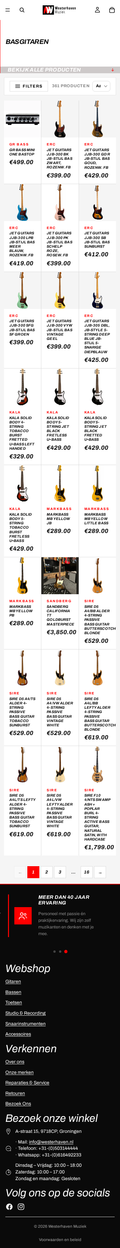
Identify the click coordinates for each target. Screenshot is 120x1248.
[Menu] (7, 10)
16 (86, 872)
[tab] (54, 951)
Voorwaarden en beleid (60, 1239)
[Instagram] (21, 1207)
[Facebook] (9, 1207)
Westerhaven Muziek (67, 1226)
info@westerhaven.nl (51, 1141)
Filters (32, 86)
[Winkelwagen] (112, 10)
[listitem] (22, 142)
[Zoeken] (22, 10)
